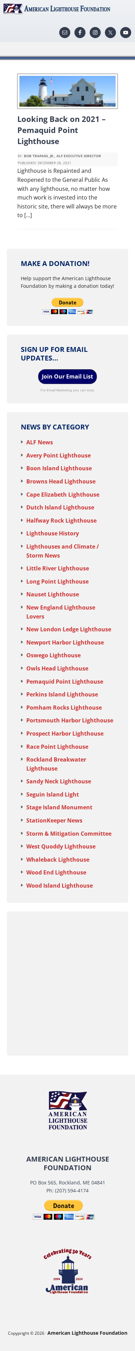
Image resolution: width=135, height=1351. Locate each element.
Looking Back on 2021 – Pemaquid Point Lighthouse (61, 130)
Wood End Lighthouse (56, 872)
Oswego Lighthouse (53, 655)
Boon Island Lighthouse (59, 468)
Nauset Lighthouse (52, 594)
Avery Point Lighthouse (58, 455)
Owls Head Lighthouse (57, 668)
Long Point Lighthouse (57, 581)
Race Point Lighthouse (57, 746)
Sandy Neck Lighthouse (58, 781)
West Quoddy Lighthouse (61, 846)
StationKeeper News (54, 820)
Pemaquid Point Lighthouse (64, 681)
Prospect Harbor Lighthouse (65, 733)
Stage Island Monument (59, 807)
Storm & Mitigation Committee (68, 833)
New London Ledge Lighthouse (68, 629)
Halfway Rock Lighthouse (61, 520)
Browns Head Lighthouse (61, 481)
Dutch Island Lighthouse (60, 507)
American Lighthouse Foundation (67, 8)
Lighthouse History (52, 533)
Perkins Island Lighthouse (62, 694)
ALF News (39, 442)
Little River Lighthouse (57, 568)
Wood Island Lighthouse (59, 885)
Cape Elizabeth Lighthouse (62, 494)
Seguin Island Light (52, 794)
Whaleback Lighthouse (57, 859)
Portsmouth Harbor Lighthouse (69, 720)
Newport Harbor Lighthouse (65, 642)
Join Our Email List (67, 376)
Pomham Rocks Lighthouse (64, 707)
